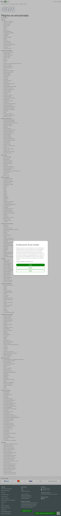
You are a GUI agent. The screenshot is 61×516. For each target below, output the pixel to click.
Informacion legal (29, 261)
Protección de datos (20, 261)
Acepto (30, 265)
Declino (30, 268)
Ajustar (30, 271)
